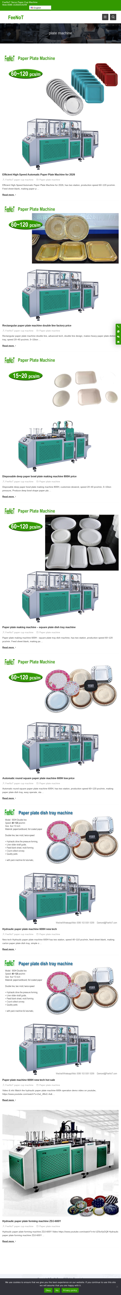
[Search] (113, 17)
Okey (48, 1290)
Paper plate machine (49, 179)
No (57, 1290)
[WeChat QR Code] (118, 336)
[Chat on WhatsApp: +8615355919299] (118, 331)
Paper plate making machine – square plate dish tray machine (39, 627)
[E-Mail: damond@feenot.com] (118, 341)
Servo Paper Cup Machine (24, 2)
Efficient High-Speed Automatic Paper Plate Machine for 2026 (38, 174)
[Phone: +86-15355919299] (118, 326)
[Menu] (105, 17)
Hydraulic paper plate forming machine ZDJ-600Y (31, 1221)
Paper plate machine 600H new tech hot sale (28, 1080)
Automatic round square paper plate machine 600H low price (38, 778)
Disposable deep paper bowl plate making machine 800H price (39, 476)
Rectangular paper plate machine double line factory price (36, 325)
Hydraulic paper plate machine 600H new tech (29, 929)
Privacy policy (70, 1290)
